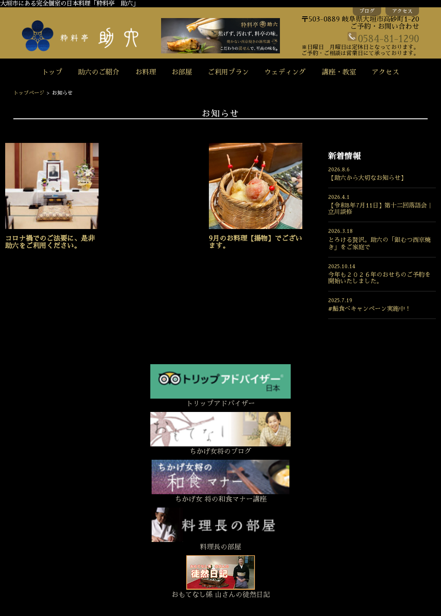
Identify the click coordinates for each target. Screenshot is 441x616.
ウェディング (285, 72)
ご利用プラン (228, 72)
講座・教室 (339, 72)
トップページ (28, 93)
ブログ (367, 11)
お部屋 (181, 72)
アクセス (402, 11)
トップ (52, 72)
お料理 (145, 72)
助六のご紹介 (98, 72)
